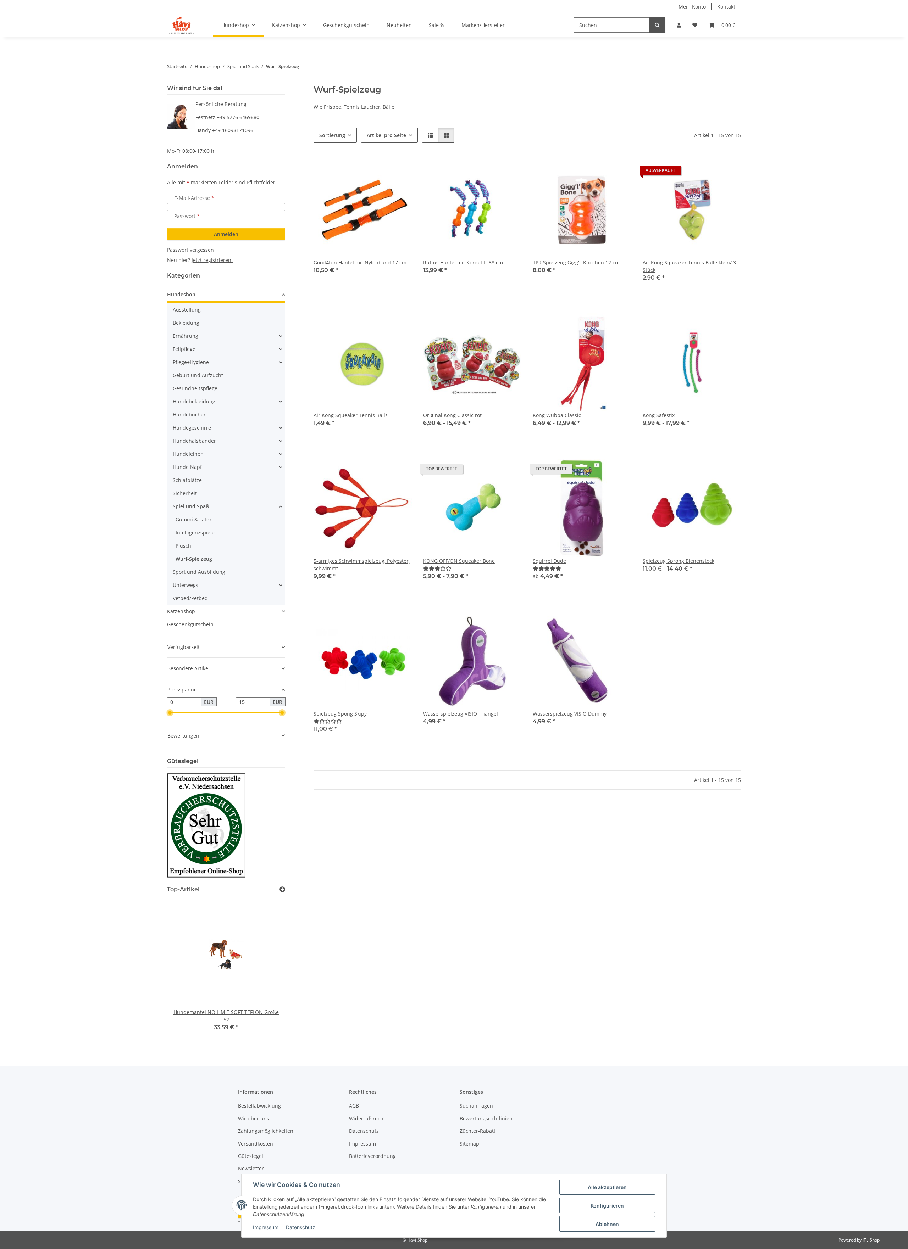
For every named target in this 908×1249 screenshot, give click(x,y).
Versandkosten (255, 1143)
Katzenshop (181, 611)
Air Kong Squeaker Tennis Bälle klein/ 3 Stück (689, 266)
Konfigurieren (607, 1206)
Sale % (436, 25)
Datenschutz (300, 1227)
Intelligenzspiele (195, 532)
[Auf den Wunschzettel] (400, 172)
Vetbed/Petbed (190, 598)
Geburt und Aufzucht (198, 375)
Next (267, 971)
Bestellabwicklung (259, 1105)
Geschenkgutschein (190, 624)
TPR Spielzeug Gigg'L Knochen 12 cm (576, 262)
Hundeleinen (188, 453)
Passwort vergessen (190, 249)
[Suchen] (657, 25)
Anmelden (226, 234)
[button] (679, 25)
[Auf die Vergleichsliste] (381, 172)
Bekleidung (186, 322)
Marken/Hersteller (483, 25)
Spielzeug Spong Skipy (340, 713)
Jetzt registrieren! (212, 260)
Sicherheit (185, 493)
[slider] (170, 713)
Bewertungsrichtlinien (486, 1118)
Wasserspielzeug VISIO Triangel (460, 713)
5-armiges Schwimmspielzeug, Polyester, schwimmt (362, 565)
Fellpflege (184, 349)
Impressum (265, 1227)
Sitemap (469, 1143)
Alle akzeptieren (607, 1187)
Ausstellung (187, 309)
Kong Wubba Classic (557, 415)
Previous (184, 971)
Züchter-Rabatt (477, 1130)
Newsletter (251, 1168)
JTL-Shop (871, 1240)
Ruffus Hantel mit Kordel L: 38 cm (463, 262)
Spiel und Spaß (191, 506)
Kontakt (726, 6)
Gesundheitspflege (195, 388)
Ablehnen (607, 1224)
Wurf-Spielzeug (194, 558)
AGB (354, 1105)
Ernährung (185, 335)
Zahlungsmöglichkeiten (265, 1130)
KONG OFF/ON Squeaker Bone (459, 561)
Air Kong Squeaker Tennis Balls (351, 415)
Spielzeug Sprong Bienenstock (678, 561)
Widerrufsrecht (367, 1118)
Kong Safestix (659, 415)
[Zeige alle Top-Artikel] (282, 889)
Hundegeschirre (192, 427)
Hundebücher (189, 414)
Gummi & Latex (194, 519)
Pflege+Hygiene (191, 362)
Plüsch (183, 545)
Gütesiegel (250, 1156)
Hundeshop (181, 294)
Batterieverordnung (372, 1156)
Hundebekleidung (194, 401)
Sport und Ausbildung (199, 572)
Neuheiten (399, 25)
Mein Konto (692, 6)
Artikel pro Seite (386, 135)
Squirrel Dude (549, 561)
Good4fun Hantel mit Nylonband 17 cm (360, 262)
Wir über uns (253, 1118)
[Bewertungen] (437, 568)
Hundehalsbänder (194, 440)
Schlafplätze (187, 480)
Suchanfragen (476, 1105)
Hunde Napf (187, 467)
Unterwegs (185, 585)
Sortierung (332, 135)
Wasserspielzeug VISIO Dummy (570, 713)
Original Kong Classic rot (452, 415)
